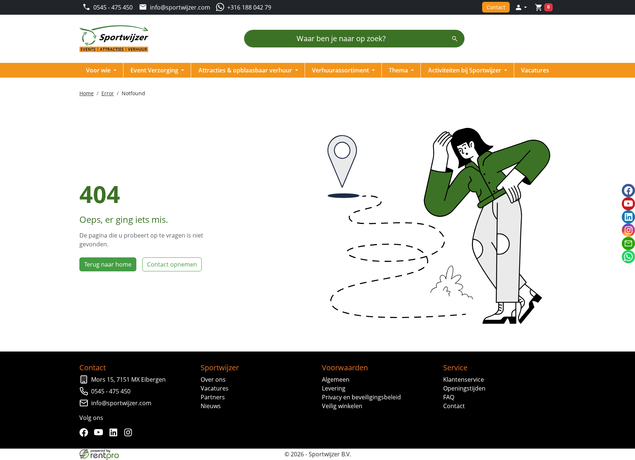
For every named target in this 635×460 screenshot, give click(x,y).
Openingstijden (464, 388)
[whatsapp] (628, 256)
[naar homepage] (116, 39)
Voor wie (99, 70)
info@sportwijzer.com (121, 403)
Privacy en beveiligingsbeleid (361, 397)
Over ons (213, 379)
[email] (628, 243)
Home (86, 93)
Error (107, 93)
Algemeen (335, 379)
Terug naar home (108, 264)
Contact (496, 7)
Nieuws (211, 406)
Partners (213, 397)
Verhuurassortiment (341, 70)
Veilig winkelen (342, 406)
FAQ (448, 397)
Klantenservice (463, 379)
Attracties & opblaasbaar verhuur (246, 70)
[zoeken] (454, 38)
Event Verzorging (155, 70)
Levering (333, 388)
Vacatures (535, 70)
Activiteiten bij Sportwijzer (465, 70)
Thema (399, 70)
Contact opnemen (172, 264)
